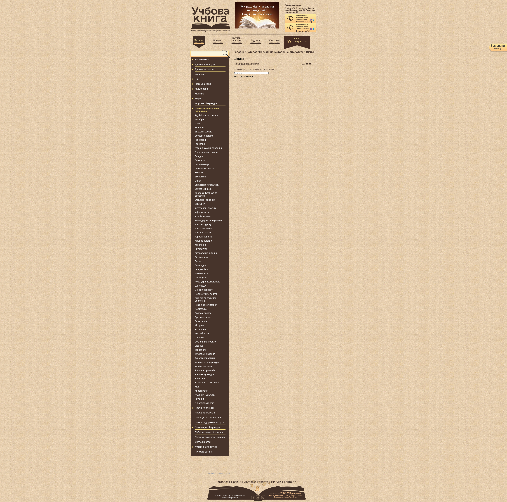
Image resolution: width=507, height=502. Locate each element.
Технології (200, 350)
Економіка (200, 176)
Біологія (199, 127)
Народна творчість (205, 412)
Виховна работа (203, 131)
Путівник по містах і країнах (210, 437)
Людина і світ (202, 269)
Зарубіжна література (207, 185)
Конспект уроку (203, 224)
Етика (198, 180)
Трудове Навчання (205, 354)
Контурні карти (203, 232)
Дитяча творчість (204, 69)
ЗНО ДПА (200, 204)
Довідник (200, 156)
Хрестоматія (201, 390)
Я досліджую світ (204, 403)
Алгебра (199, 119)
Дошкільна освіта (204, 168)
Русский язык (202, 333)
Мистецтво (200, 277)
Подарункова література (208, 417)
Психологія (201, 321)
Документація (202, 164)
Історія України (203, 216)
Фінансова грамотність (207, 382)
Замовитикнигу (497, 47)
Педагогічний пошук (206, 294)
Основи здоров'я (204, 290)
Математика (201, 273)
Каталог (222, 482)
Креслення (200, 245)
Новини (236, 482)
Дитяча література (205, 64)
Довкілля (200, 160)
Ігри (197, 79)
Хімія (197, 386)
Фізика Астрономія (205, 370)
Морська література (206, 103)
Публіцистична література (209, 432)
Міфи (198, 98)
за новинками (240, 69)
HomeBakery (202, 59)
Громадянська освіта (206, 152)
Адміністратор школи (206, 115)
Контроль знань (203, 228)
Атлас (198, 123)
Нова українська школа (207, 281)
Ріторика (199, 325)
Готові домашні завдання (208, 148)
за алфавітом (255, 69)
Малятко (199, 93)
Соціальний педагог (206, 341)
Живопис (200, 74)
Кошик (297, 38)
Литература (201, 249)
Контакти (290, 482)
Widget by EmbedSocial (218, 473)
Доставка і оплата (256, 482)
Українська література (207, 362)
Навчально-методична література (207, 109)
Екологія (199, 172)
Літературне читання (206, 253)
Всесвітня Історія (204, 135)
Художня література (206, 447)
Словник (199, 337)
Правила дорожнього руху (209, 422)
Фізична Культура (204, 374)
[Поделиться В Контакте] (263, 497)
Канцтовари (201, 88)
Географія (200, 140)
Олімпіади (200, 285)
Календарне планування (208, 220)
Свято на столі (203, 442)
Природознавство (204, 317)
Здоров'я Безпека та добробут (206, 194)
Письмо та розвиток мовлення (205, 299)
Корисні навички (203, 236)
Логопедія (200, 265)
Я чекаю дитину (203, 451)
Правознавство (203, 313)
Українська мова (204, 366)
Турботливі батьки (205, 358)
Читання (199, 399)
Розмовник (200, 329)
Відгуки (276, 482)
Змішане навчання (205, 200)
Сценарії (199, 345)
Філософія (200, 378)
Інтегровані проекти (205, 208)
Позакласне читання (206, 305)
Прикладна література (207, 427)
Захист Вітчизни (203, 189)
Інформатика (202, 212)
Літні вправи (201, 257)
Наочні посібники (204, 407)
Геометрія (200, 144)
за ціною (270, 69)
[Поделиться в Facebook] (253, 497)
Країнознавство (203, 240)
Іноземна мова (203, 84)
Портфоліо (201, 309)
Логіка (198, 261)
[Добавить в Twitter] (258, 497)
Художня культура (205, 395)
